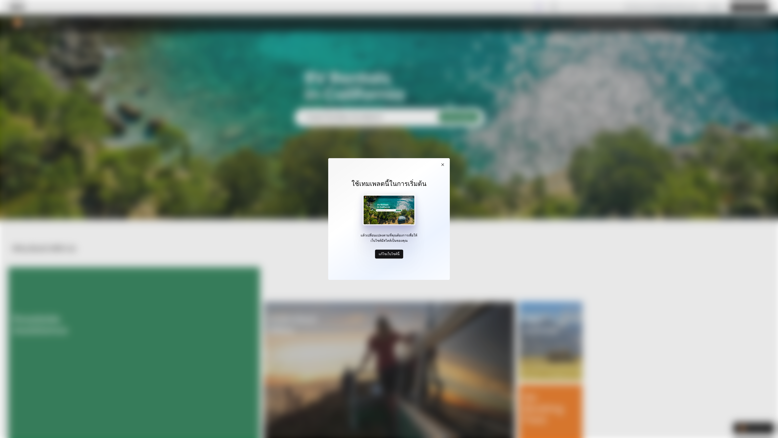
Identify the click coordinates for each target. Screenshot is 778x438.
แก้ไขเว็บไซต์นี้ (389, 254)
